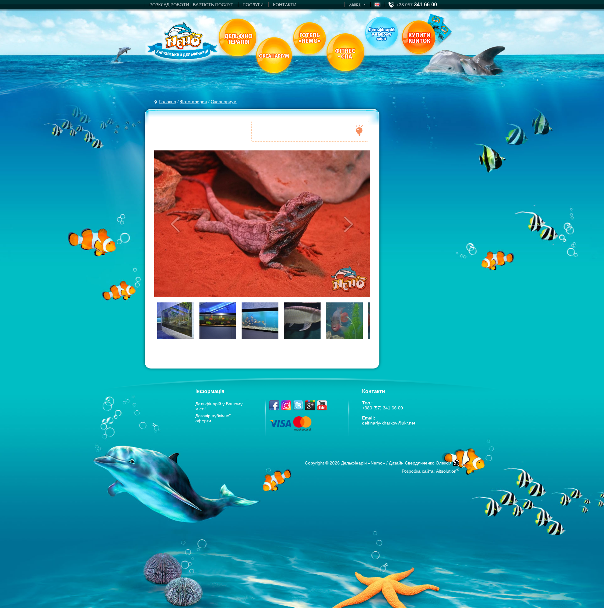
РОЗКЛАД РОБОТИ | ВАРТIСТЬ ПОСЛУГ (191, 4)
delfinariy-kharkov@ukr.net (388, 422)
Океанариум (224, 101)
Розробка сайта (417, 471)
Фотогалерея (193, 101)
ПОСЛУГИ (253, 4)
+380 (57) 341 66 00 (382, 407)
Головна (167, 101)
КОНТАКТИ (284, 4)
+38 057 (416, 4)
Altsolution (446, 471)
